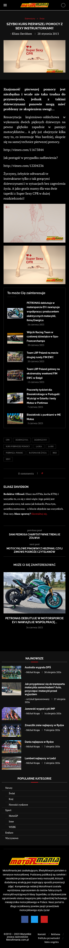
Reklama (55, 934)
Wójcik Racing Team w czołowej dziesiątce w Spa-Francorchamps (43, 336)
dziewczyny (40, 440)
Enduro (9, 832)
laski (51, 446)
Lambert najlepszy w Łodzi (40, 758)
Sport (8, 810)
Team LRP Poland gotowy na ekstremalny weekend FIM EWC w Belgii (43, 373)
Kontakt (42, 934)
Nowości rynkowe (18, 804)
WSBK (12, 827)
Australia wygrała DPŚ (38, 667)
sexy (8, 459)
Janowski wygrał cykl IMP (40, 708)
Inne (11, 821)
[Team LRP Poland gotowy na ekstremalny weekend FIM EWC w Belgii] (15, 375)
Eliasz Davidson (22, 34)
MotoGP (13, 815)
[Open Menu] (5, 5)
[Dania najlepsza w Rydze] (11, 746)
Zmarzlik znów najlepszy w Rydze (44, 725)
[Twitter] (34, 919)
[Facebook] (24, 919)
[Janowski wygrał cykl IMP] (11, 713)
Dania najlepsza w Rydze (39, 741)
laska (39, 446)
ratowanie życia (38, 453)
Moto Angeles (51, 942)
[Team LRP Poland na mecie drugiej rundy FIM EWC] (15, 356)
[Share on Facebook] (47, 473)
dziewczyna (22, 440)
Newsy (8, 787)
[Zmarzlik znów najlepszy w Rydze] (11, 730)
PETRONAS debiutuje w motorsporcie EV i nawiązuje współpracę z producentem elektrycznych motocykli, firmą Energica (43, 311)
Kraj (11, 799)
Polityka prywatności (49, 938)
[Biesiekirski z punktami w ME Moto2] (15, 418)
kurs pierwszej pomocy (18, 446)
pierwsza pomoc (14, 453)
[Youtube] (44, 919)
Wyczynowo (11, 838)
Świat (12, 793)
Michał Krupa (33, 672)
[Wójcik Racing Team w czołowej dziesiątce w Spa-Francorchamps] (15, 338)
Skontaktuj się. (39, 513)
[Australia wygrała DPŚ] (11, 672)
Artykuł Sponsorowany (38, 699)
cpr (8, 440)
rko (55, 453)
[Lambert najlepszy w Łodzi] (11, 763)
